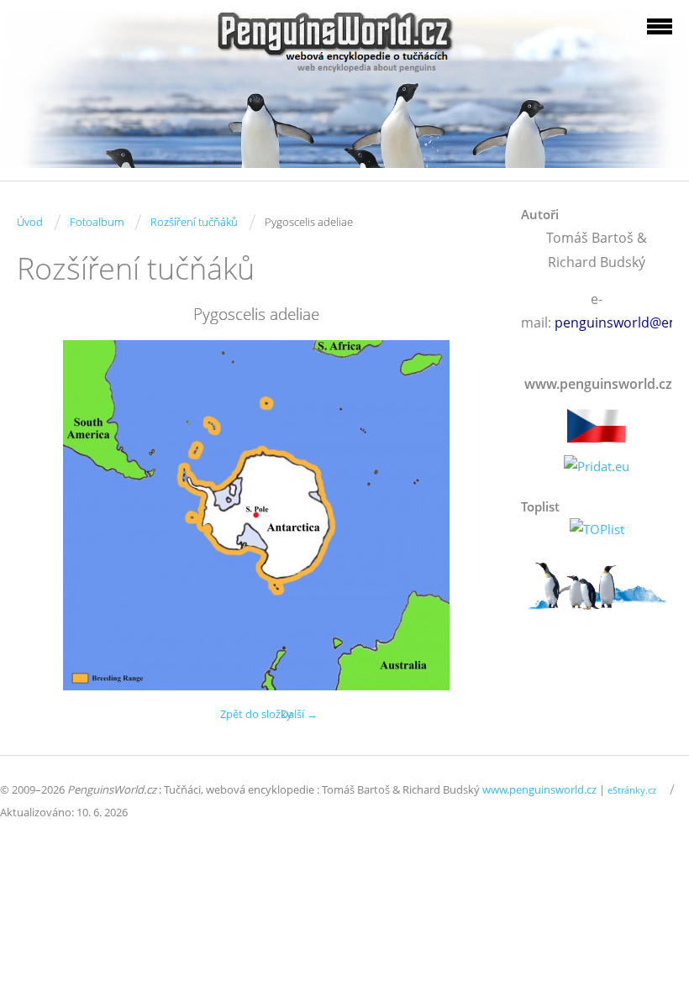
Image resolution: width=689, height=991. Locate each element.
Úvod (30, 221)
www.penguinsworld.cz (539, 789)
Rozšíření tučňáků (194, 221)
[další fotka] (468, 515)
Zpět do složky (256, 713)
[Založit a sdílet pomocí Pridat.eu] (596, 466)
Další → (299, 713)
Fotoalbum (97, 221)
